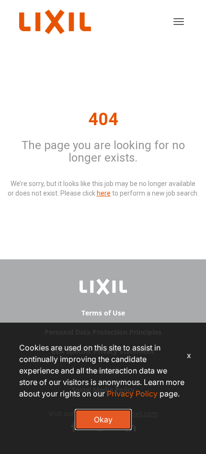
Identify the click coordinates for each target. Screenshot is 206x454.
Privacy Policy (132, 393)
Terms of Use (103, 312)
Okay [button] (103, 419)
